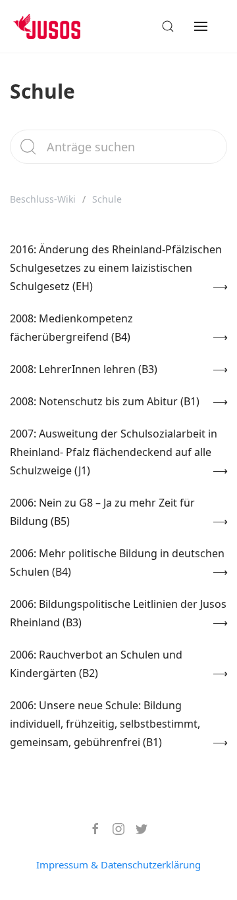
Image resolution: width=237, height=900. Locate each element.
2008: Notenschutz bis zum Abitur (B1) (104, 401)
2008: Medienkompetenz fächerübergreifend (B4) (71, 327)
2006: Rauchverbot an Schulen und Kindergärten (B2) (96, 663)
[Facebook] (90, 829)
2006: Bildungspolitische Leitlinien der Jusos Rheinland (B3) (118, 613)
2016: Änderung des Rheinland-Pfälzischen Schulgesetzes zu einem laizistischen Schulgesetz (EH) (116, 267)
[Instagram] (113, 829)
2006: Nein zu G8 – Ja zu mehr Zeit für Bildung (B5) (102, 511)
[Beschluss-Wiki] (57, 26)
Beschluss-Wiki (43, 199)
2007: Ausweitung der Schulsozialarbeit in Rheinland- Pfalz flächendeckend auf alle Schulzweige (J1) (113, 452)
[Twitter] (136, 829)
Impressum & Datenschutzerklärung (118, 864)
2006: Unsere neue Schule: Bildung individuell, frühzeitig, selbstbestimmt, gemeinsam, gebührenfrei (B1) (105, 723)
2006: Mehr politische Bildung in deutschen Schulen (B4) (117, 562)
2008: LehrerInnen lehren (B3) (83, 369)
